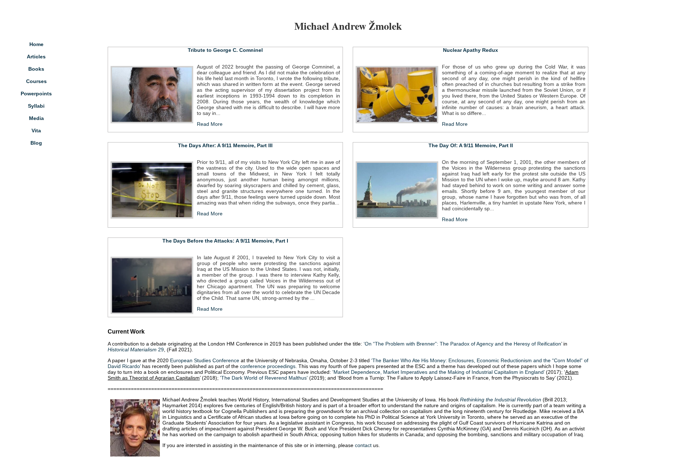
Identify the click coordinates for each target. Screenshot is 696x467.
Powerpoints (36, 93)
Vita (36, 130)
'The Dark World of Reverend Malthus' (264, 378)
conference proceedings (267, 366)
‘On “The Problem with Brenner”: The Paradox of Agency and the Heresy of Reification (462, 344)
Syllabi (36, 106)
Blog (36, 143)
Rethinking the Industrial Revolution (500, 399)
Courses (36, 81)
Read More (210, 124)
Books (36, 69)
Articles (36, 56)
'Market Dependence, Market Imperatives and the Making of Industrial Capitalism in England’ (438, 372)
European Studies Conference (205, 360)
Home (36, 44)
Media (36, 118)
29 (136, 349)
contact (363, 445)
